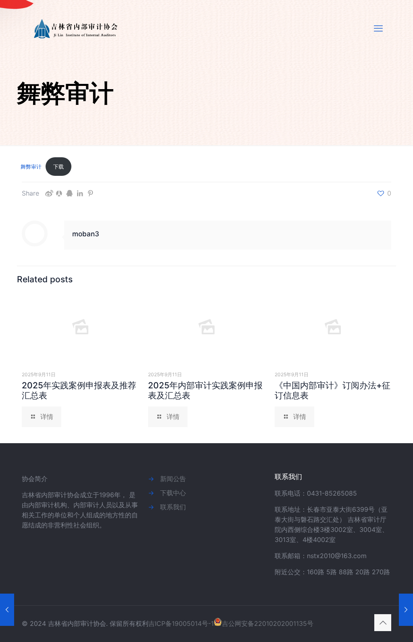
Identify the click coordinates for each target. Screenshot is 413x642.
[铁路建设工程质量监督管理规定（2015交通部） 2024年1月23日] (7, 610)
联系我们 (173, 507)
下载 (58, 167)
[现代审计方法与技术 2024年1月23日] (406, 610)
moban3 (85, 234)
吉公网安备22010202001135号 (267, 623)
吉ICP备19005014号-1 (181, 623)
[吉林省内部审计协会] (77, 28)
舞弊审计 (31, 167)
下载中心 (173, 493)
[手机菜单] (378, 28)
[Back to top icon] (382, 622)
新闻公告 (173, 479)
